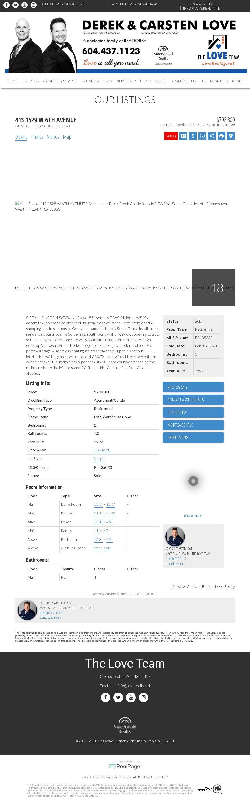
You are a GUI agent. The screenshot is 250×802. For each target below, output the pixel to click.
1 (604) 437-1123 (175, 558)
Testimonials (214, 81)
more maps (193, 515)
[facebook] (7, 5)
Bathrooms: (37, 559)
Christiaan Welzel (111, 777)
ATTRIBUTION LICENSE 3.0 (150, 777)
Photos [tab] (37, 136)
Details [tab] (21, 136)
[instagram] (34, 5)
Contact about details (186, 399)
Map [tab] (67, 136)
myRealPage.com (125, 766)
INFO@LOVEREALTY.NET (202, 8)
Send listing (178, 412)
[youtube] (25, 5)
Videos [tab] (53, 136)
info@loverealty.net (134, 685)
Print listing (178, 437)
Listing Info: (38, 383)
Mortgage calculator (196, 425)
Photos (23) (177, 387)
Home (11, 81)
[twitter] (16, 5)
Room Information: (45, 487)
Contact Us (184, 81)
